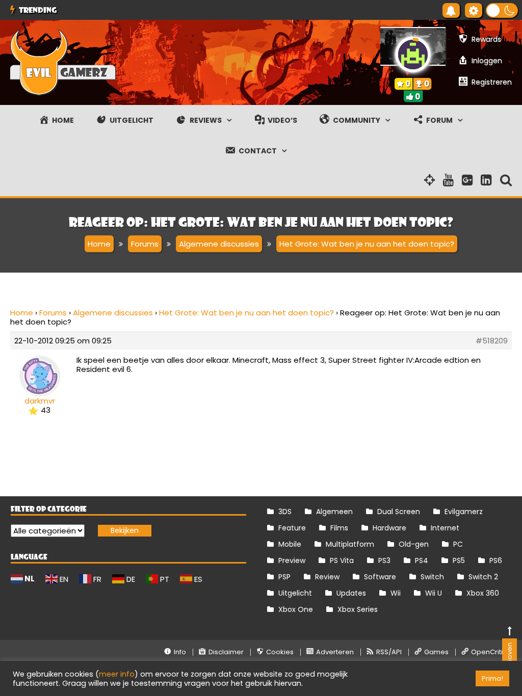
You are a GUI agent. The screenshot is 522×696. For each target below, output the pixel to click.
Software (380, 577)
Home (21, 312)
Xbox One (295, 609)
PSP (284, 577)
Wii (395, 593)
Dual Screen (398, 511)
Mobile (289, 544)
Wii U (433, 593)
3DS (285, 511)
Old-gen (414, 544)
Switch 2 (483, 577)
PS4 (421, 560)
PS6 (495, 560)
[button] (502, 10)
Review (327, 577)
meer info (117, 674)
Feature (292, 528)
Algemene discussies (113, 312)
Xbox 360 (482, 593)
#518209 (492, 340)
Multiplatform (350, 544)
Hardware (389, 528)
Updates (351, 593)
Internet (445, 528)
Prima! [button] (492, 678)
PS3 (384, 560)
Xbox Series (357, 609)
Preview (291, 560)
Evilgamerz (464, 511)
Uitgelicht (295, 593)
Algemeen (334, 511)
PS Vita (342, 560)
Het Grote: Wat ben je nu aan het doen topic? (246, 312)
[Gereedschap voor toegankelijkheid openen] (473, 10)
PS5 (459, 560)
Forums (53, 312)
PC (458, 544)
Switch (432, 577)
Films (339, 528)
